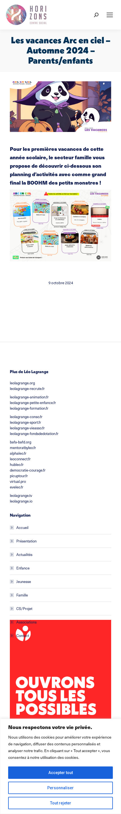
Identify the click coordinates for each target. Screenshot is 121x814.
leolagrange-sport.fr (25, 422)
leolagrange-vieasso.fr (27, 427)
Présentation (26, 541)
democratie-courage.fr (28, 470)
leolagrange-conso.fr (26, 416)
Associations (26, 622)
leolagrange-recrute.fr (27, 388)
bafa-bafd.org (20, 442)
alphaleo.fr (18, 453)
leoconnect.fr (20, 458)
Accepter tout (60, 772)
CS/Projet (24, 608)
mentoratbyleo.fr (23, 447)
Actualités (24, 554)
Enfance (23, 568)
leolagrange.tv (21, 495)
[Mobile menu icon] (109, 15)
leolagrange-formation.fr (29, 408)
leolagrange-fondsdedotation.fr (34, 433)
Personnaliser (60, 788)
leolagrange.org (22, 382)
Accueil (22, 527)
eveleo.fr (16, 487)
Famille (22, 595)
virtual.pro (18, 481)
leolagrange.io (21, 501)
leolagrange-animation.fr (29, 397)
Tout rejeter (60, 803)
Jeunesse (23, 581)
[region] (60, 766)
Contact (22, 635)
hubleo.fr (17, 464)
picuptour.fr (19, 475)
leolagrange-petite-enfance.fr (33, 402)
